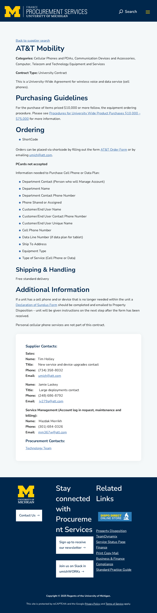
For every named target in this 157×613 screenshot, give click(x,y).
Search (131, 11)
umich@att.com (40, 155)
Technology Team (39, 448)
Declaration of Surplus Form (36, 305)
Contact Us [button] (27, 515)
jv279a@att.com (51, 401)
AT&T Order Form (114, 149)
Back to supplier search (33, 40)
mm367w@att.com (52, 432)
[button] (148, 12)
